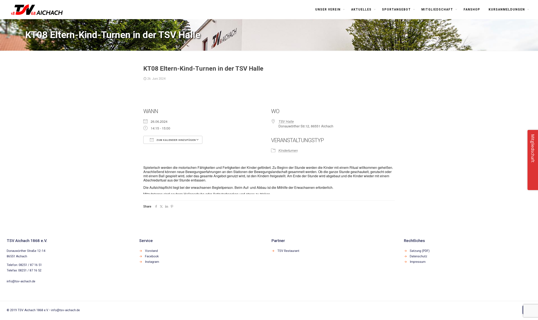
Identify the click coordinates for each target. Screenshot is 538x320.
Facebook (152, 256)
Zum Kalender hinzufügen (176, 139)
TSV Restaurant (288, 251)
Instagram (152, 262)
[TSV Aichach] (37, 9)
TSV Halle (286, 121)
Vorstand (151, 251)
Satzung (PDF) (420, 251)
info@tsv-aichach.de (21, 281)
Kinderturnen (288, 150)
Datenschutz (418, 256)
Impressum (418, 262)
